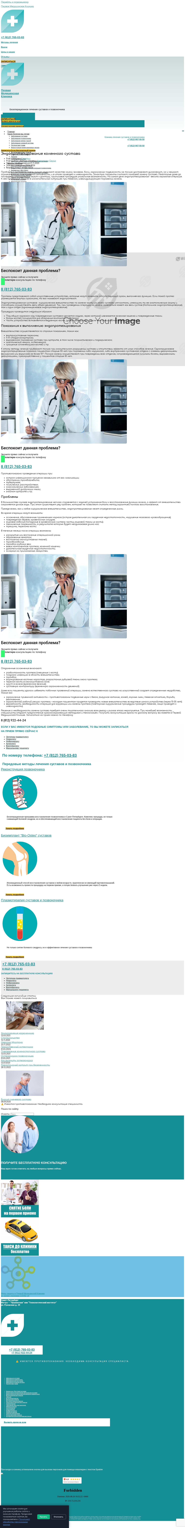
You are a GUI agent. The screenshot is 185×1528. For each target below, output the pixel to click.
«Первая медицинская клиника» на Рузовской (44, 1474)
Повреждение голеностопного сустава (23, 1051)
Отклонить (58, 1517)
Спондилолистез (10, 1038)
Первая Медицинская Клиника (17, 6)
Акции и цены (8, 1435)
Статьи (25, 159)
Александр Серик (46, 161)
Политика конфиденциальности (17, 1455)
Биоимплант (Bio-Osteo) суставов (16, 1391)
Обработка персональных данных (18, 1459)
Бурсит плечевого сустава (16, 1099)
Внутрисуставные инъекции (14, 1401)
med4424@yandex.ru (22, 1357)
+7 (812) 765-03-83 (12, 37)
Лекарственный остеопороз (17, 1047)
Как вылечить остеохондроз (17, 1060)
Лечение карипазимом (13, 1413)
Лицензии (6, 1450)
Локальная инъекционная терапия (16, 1402)
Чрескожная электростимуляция (16, 1405)
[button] (9, 42)
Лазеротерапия (10, 1404)
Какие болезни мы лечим (18, 134)
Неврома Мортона (12, 1042)
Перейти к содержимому (15, 2)
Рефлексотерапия (11, 1406)
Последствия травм (12, 1383)
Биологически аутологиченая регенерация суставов (21, 1392)
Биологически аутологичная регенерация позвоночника (23, 1394)
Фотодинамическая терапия (14, 1395)
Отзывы (5, 1440)
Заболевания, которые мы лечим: (18, 1374)
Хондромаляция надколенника (17, 1033)
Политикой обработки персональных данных (16, 1522)
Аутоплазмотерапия (12, 1398)
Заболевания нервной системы (15, 1382)
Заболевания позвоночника (14, 1379)
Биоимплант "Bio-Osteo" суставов (26, 835)
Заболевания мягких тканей (14, 1381)
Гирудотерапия (10, 1408)
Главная (11, 132)
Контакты (6, 1445)
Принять (43, 1517)
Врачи (4, 1430)
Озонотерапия (10, 1409)
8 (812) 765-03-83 (16, 289)
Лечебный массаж (11, 1412)
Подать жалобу (8, 1464)
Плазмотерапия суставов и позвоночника (32, 900)
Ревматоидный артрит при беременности (25, 1065)
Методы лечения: (10, 1387)
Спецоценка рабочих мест (14, 1313)
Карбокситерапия (11, 1410)
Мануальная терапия (12, 1399)
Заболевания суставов (13, 1378)
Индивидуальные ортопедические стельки (18, 1416)
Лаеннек (8, 1397)
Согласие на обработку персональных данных (24, 1310)
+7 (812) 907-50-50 (135, 139)
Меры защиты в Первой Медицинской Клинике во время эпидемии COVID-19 (23, 1294)
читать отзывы (10, 1476)
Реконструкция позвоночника (23, 769)
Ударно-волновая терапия (14, 1415)
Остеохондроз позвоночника (17, 1056)
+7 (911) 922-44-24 (21, 1352)
